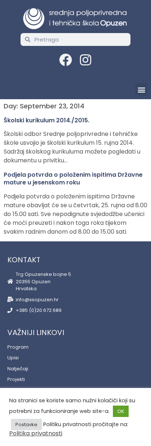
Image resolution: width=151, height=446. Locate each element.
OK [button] (120, 411)
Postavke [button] (26, 424)
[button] (141, 89)
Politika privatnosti (35, 433)
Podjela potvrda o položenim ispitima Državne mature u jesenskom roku (73, 178)
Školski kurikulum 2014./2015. (46, 120)
